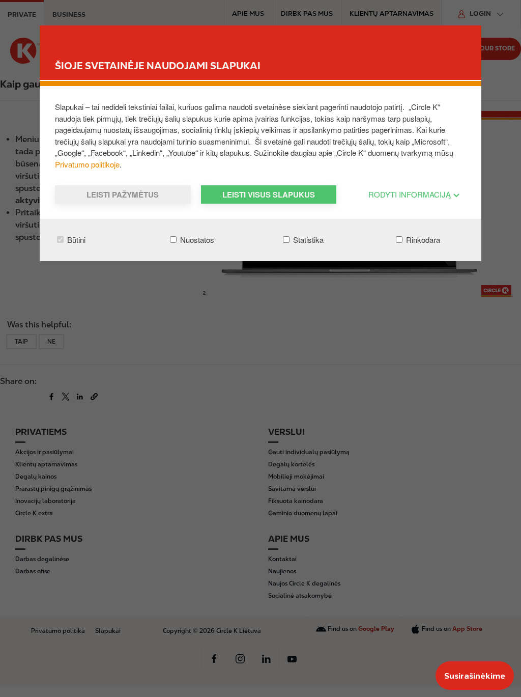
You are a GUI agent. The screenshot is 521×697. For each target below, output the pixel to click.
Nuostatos (196, 239)
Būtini (75, 239)
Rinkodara (422, 239)
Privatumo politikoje (87, 164)
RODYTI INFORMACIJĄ (410, 194)
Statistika (307, 239)
